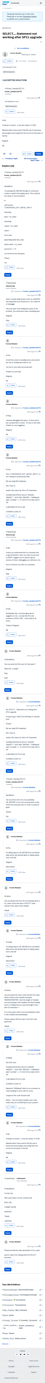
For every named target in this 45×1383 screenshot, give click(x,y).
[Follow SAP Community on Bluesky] (20, 1354)
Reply (7, 275)
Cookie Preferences (11, 1378)
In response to (27, 291)
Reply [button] (38, 154)
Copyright (11, 1366)
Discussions (7, 8)
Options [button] (40, 42)
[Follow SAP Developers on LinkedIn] (28, 1354)
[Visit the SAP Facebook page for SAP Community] (17, 1354)
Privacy (11, 1361)
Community (15, 3)
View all (5, 1344)
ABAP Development (8, 72)
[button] (4, 61)
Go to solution (23, 48)
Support (34, 1372)
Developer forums (30, 16)
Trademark (11, 1372)
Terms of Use (33, 1361)
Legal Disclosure (33, 1366)
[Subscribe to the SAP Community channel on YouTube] (24, 1354)
